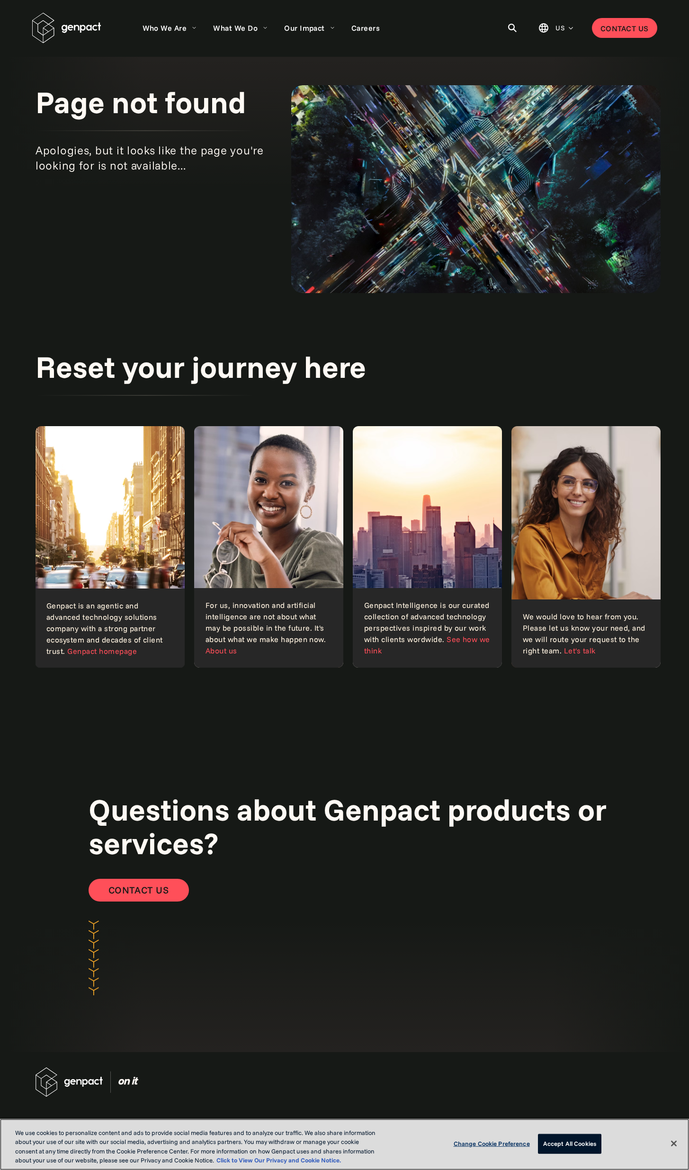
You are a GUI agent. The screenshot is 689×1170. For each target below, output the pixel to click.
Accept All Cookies (569, 1143)
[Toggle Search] (512, 28)
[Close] (673, 1143)
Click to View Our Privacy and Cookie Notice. (278, 1160)
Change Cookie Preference (492, 1143)
